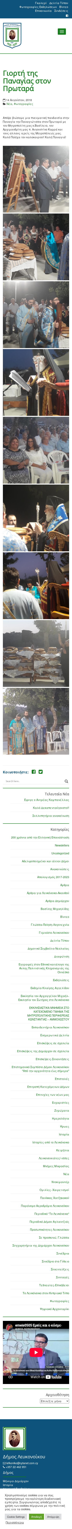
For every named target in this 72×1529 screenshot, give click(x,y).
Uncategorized (60, 853)
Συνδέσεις (61, 11)
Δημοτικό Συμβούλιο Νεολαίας (48, 948)
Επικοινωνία (43, 11)
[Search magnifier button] (66, 781)
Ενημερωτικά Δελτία (54, 1035)
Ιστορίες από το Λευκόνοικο (50, 1142)
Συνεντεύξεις (60, 1269)
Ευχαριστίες (60, 1102)
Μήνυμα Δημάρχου (16, 1481)
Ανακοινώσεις (59, 869)
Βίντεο (63, 7)
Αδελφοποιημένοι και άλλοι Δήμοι (45, 861)
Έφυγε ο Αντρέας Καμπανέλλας (46, 800)
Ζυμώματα (61, 1110)
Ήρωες (64, 1126)
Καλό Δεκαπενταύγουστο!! (51, 808)
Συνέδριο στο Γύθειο (55, 1261)
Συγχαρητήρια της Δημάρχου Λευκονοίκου (40, 1245)
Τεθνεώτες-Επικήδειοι (54, 1285)
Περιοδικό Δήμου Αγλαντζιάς (49, 1222)
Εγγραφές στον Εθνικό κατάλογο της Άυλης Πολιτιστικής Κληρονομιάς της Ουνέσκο (44, 968)
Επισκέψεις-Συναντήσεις (52, 1059)
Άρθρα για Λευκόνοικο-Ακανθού (48, 893)
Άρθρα (64, 885)
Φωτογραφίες (23, 104)
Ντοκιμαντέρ (60, 1182)
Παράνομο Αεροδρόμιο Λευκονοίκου (45, 1206)
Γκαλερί (41, 3)
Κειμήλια (62, 1150)
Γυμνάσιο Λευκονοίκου (54, 932)
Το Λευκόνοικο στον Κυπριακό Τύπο (46, 1293)
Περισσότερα (15, 1522)
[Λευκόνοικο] (36, 35)
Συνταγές (62, 1277)
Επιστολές (62, 1079)
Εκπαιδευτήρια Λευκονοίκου (50, 1027)
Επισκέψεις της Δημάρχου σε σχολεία (43, 1051)
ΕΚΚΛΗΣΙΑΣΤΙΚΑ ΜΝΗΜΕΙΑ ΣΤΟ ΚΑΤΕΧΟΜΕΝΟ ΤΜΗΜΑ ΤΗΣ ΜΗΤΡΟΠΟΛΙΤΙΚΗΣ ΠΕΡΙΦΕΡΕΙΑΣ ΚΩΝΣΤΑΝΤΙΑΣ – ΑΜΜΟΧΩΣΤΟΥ (48, 1013)
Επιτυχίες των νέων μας (52, 1095)
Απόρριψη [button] (53, 1517)
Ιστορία (64, 1134)
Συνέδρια (62, 1253)
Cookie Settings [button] (16, 1517)
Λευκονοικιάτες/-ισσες (54, 1158)
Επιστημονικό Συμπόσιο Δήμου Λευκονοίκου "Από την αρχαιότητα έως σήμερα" (40, 1069)
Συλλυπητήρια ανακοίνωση (50, 816)
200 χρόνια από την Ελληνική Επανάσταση (40, 837)
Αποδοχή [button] (36, 1517)
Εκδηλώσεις (61, 980)
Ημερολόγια (60, 1118)
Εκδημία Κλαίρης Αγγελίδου (50, 988)
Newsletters (62, 845)
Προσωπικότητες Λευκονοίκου (49, 1229)
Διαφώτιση (61, 956)
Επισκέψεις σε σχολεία (53, 1043)
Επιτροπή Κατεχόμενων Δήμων (48, 1087)
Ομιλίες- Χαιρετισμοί (54, 1190)
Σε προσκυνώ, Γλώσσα (54, 1237)
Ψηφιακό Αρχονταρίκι (54, 1309)
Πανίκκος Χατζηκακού (54, 1198)
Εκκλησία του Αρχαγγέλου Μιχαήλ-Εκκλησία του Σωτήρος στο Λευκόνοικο (43, 998)
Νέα (9, 104)
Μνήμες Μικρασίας (56, 1166)
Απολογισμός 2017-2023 (53, 877)
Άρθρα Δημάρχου (57, 901)
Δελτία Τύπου (58, 3)
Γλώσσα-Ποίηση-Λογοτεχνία (50, 925)
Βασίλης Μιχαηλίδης (55, 909)
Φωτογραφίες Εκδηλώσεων (38, 7)
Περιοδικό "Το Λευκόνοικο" (52, 1214)
